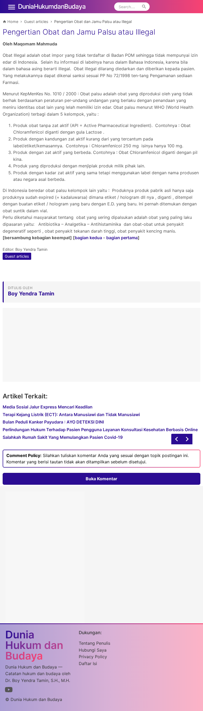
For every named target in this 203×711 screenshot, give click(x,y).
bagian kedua (88, 237)
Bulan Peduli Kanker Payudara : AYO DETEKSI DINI (53, 422)
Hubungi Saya (93, 650)
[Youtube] (8, 690)
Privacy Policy (93, 656)
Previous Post (187, 439)
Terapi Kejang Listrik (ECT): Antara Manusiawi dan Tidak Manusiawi (71, 414)
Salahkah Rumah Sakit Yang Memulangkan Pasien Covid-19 (63, 437)
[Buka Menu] (11, 6)
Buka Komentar (101, 478)
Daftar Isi (88, 663)
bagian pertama (122, 237)
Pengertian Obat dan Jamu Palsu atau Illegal (79, 32)
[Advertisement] (101, 345)
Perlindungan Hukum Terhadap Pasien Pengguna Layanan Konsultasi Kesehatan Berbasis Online (100, 429)
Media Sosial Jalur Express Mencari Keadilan (48, 406)
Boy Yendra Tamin (31, 249)
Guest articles (17, 256)
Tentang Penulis (94, 643)
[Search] (144, 6)
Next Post (176, 439)
